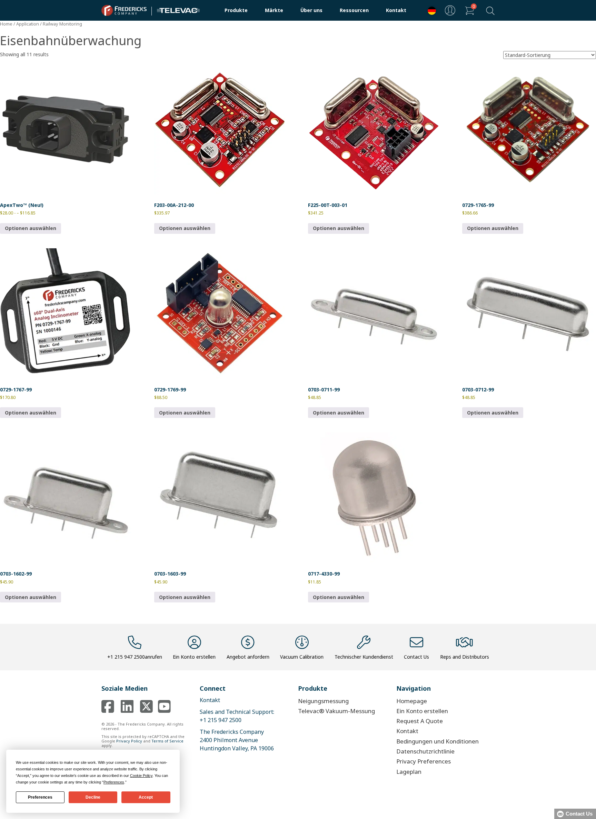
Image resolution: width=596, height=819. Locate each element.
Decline (93, 797)
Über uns (311, 10)
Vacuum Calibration (302, 656)
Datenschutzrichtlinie (425, 751)
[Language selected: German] (430, 10)
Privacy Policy (129, 740)
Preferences (40, 797)
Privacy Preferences (423, 761)
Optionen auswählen (30, 228)
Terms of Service (167, 740)
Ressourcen (354, 10)
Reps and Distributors (464, 656)
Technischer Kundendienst (364, 656)
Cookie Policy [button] (141, 775)
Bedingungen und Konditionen (437, 741)
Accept (146, 797)
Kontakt (396, 10)
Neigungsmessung (323, 701)
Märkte (274, 10)
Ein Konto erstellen (194, 656)
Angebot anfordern (248, 656)
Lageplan (408, 772)
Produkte (236, 10)
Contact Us (416, 656)
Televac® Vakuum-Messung (336, 711)
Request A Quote (419, 721)
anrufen (134, 656)
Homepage (411, 701)
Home (6, 24)
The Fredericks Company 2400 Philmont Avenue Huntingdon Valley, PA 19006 (237, 740)
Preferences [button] (113, 782)
